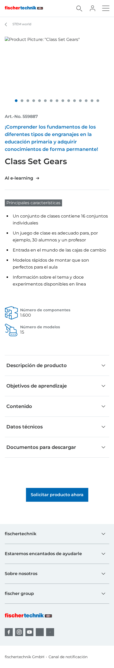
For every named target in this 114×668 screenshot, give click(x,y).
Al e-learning (19, 178)
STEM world (21, 24)
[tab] (16, 100)
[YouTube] (29, 632)
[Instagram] (19, 632)
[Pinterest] (40, 632)
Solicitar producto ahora (57, 494)
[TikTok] (50, 632)
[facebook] (9, 632)
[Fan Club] (92, 8)
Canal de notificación (68, 656)
